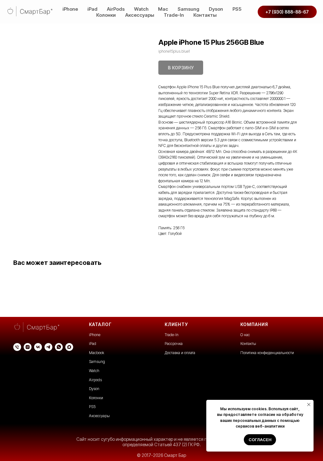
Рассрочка (174, 343)
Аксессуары (139, 15)
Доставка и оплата (180, 352)
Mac (163, 9)
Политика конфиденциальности (267, 352)
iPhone (70, 9)
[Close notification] (309, 404)
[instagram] (28, 347)
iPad (92, 9)
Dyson (216, 9)
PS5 (236, 9)
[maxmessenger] (69, 347)
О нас (245, 334)
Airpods (95, 379)
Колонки (106, 15)
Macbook (96, 352)
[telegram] (48, 347)
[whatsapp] (59, 347)
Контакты (205, 15)
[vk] (38, 347)
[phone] (17, 347)
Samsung (188, 9)
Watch (141, 9)
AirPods (116, 9)
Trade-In (174, 15)
